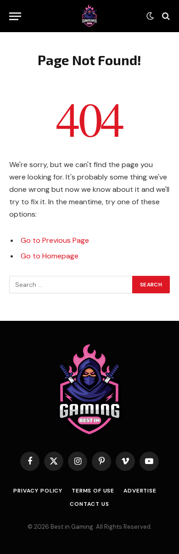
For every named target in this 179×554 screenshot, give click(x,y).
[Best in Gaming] (89, 16)
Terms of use (93, 490)
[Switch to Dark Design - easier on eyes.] (150, 16)
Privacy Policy (37, 490)
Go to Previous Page (55, 240)
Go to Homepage (49, 256)
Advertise (140, 490)
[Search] (165, 16)
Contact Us (89, 504)
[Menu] (15, 16)
